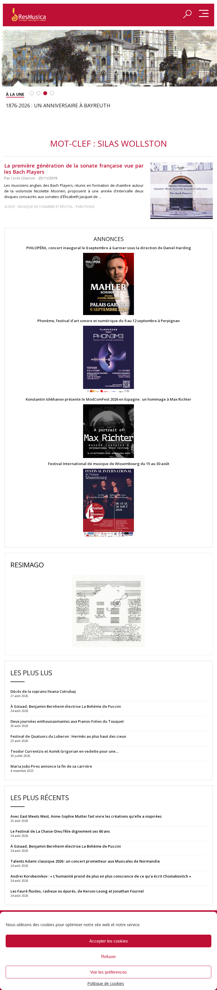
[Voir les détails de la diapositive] (108, 58)
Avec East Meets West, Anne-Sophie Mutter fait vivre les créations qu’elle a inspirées (86, 816)
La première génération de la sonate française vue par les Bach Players (74, 168)
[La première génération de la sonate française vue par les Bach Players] (181, 190)
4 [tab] (52, 93)
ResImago (27, 564)
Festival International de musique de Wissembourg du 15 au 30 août (108, 464)
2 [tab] (38, 93)
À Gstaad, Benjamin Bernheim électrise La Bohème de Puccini (65, 846)
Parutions (85, 206)
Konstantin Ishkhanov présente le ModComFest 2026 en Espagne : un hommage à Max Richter (108, 399)
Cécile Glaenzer (23, 178)
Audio (9, 206)
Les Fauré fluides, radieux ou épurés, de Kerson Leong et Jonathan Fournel (77, 891)
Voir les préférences (108, 972)
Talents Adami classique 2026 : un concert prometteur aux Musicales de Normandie (85, 861)
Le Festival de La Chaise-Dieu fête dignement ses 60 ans (60, 831)
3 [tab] (45, 93)
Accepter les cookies (108, 941)
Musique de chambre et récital (45, 206)
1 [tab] (32, 93)
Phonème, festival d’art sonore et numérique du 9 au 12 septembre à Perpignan (108, 321)
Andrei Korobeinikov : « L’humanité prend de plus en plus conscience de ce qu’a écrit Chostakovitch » (100, 876)
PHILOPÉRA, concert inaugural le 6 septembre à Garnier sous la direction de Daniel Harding (108, 248)
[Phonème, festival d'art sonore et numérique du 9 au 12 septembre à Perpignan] (108, 360)
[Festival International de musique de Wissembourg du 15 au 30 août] (108, 503)
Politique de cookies (105, 983)
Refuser (108, 956)
